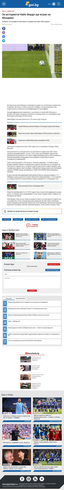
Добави (32, 290)
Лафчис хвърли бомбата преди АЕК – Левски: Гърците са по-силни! (15, 467)
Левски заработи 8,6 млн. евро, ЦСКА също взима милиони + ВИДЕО (46, 467)
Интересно (27, 421)
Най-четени (9, 298)
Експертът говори (25, 471)
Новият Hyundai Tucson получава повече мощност (38, 376)
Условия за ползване (32, 485)
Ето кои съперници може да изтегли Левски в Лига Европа (25, 340)
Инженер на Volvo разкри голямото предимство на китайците (36, 386)
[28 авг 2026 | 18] (16, 432)
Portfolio (36, 486)
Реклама (53, 483)
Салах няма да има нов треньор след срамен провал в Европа (53, 245)
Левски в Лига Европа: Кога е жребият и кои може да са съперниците (28, 302)
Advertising (31, 486)
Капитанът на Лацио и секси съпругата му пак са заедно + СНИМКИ (16, 416)
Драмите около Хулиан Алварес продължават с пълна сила (22, 235)
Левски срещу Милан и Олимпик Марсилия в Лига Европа (54, 235)
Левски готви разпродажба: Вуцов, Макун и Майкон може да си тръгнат (28, 315)
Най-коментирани (20, 298)
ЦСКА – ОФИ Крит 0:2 (14, 321)
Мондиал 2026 (18, 219)
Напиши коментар (34, 225)
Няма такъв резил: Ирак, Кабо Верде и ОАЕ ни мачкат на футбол (39, 133)
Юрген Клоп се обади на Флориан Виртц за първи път (53, 254)
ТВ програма (27, 446)
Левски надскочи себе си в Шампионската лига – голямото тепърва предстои (30, 327)
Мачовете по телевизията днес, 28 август (16, 442)
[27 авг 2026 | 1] (16, 405)
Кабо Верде (6, 219)
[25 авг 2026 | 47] (47, 432)
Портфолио (41, 485)
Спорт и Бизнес (57, 471)
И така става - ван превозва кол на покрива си (36, 358)
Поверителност (22, 485)
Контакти (48, 483)
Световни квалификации (49, 219)
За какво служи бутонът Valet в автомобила (36, 367)
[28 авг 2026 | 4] (47, 457)
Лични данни (42, 486)
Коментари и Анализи (55, 421)
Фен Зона (58, 446)
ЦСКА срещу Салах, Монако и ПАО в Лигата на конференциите (22, 245)
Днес (51, 4)
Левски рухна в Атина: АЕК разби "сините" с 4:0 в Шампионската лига (27, 308)
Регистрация (54, 270)
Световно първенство (32, 219)
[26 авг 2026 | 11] (16, 457)
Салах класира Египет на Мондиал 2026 (31, 186)
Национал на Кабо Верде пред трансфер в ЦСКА (33, 140)
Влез (48, 270)
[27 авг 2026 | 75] (47, 405)
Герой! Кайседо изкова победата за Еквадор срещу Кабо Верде (39, 126)
